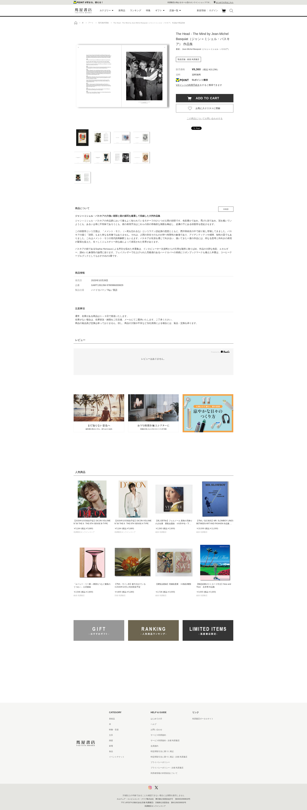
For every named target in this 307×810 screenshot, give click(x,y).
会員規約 (154, 746)
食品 (111, 751)
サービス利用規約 (158, 735)
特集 (148, 10)
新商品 (121, 10)
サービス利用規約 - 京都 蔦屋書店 (165, 740)
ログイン (213, 10)
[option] (121, 76)
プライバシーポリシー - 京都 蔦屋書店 (167, 768)
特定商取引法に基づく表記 (162, 751)
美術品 (112, 719)
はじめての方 (156, 719)
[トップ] (76, 23)
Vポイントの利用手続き (188, 85)
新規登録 (201, 10)
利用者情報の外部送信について (164, 773)
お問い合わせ (156, 730)
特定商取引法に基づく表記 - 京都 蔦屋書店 (169, 757)
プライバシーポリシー (160, 762)
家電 (111, 746)
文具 (111, 735)
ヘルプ (153, 724)
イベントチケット (116, 757)
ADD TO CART (205, 98)
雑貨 (111, 740)
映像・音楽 (114, 730)
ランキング (135, 10)
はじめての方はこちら (224, 2)
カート (224, 12)
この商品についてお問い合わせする (205, 118)
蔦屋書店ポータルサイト (202, 719)
